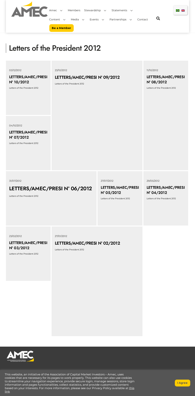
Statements (119, 10)
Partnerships (117, 19)
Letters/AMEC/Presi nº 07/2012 (28, 134)
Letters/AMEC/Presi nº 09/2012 (87, 77)
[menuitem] (177, 10)
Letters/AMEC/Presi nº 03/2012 (28, 245)
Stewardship (92, 10)
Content (54, 19)
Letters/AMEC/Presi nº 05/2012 (120, 190)
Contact (142, 19)
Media (75, 19)
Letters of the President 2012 (23, 88)
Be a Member (61, 28)
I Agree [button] (182, 382)
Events (94, 19)
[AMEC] (29, 17)
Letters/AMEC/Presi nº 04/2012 (166, 190)
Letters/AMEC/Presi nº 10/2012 (28, 79)
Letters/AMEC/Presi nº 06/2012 (50, 188)
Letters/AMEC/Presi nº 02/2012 (87, 243)
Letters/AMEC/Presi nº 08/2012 (166, 79)
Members (74, 10)
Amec (53, 10)
